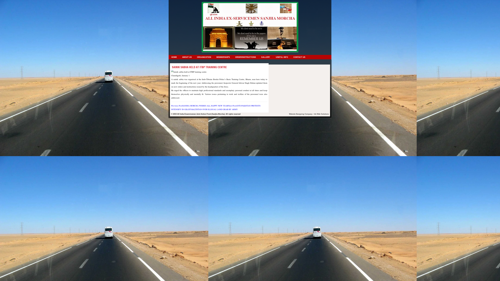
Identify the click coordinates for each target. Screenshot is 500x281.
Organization (204, 57)
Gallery (265, 57)
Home (174, 57)
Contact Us (299, 57)
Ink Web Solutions (321, 114)
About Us (187, 57)
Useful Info (282, 57)
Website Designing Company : (301, 114)
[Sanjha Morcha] (250, 51)
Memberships (223, 57)
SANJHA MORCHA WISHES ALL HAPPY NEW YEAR (199, 105)
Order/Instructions (245, 57)
